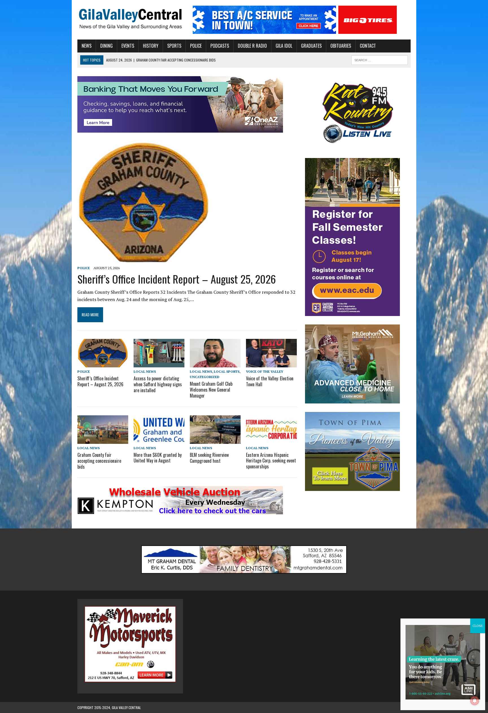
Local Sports (226, 371)
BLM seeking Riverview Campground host (209, 457)
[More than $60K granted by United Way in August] (159, 440)
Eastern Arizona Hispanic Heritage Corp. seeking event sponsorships (271, 460)
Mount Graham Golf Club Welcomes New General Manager (211, 389)
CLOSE (477, 626)
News (86, 45)
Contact (368, 45)
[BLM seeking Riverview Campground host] (215, 440)
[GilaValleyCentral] (130, 19)
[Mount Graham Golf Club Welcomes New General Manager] (215, 363)
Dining (106, 45)
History (150, 45)
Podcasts (219, 45)
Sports (174, 45)
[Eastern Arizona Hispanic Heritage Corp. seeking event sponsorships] (271, 440)
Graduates (311, 45)
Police (196, 45)
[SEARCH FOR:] (379, 59)
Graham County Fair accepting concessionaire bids (99, 460)
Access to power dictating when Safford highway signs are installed (158, 384)
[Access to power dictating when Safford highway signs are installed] (159, 363)
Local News (145, 371)
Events (127, 45)
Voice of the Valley (264, 371)
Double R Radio (252, 45)
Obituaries (340, 45)
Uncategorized (204, 377)
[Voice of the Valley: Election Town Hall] (271, 363)
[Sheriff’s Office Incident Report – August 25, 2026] (143, 260)
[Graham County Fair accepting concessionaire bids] (102, 440)
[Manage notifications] (474, 700)
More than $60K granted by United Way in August (158, 457)
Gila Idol (284, 45)
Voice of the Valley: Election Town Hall (269, 381)
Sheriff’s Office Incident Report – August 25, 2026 (176, 279)
